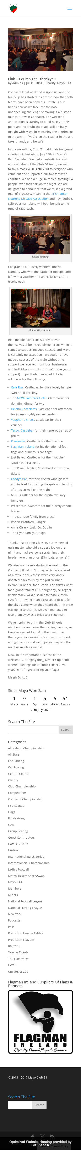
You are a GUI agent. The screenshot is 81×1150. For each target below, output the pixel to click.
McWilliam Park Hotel (32, 398)
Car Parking (16, 761)
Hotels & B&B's (18, 844)
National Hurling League (25, 908)
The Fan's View (18, 959)
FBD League (16, 806)
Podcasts (14, 920)
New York (14, 914)
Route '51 (14, 946)
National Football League (25, 901)
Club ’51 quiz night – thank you (32, 79)
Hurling (13, 850)
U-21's (12, 965)
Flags (11, 812)
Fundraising (16, 818)
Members (14, 888)
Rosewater (18, 441)
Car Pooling (16, 767)
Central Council (18, 774)
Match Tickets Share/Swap (26, 876)
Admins (17, 83)
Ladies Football (18, 869)
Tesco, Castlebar (22, 430)
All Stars (14, 754)
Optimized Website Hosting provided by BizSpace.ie (40, 1143)
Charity (50, 83)
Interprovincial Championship (29, 863)
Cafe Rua (17, 387)
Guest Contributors (21, 837)
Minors (13, 895)
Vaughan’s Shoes (22, 420)
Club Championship (22, 786)
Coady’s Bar (19, 479)
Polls (11, 927)
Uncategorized (18, 971)
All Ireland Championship (26, 748)
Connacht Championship (25, 799)
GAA (11, 825)
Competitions (17, 793)
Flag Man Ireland (22, 447)
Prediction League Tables (25, 933)
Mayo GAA (64, 83)
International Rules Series (26, 857)
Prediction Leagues (21, 940)
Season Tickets (18, 952)
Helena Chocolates (24, 409)
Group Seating (18, 831)
